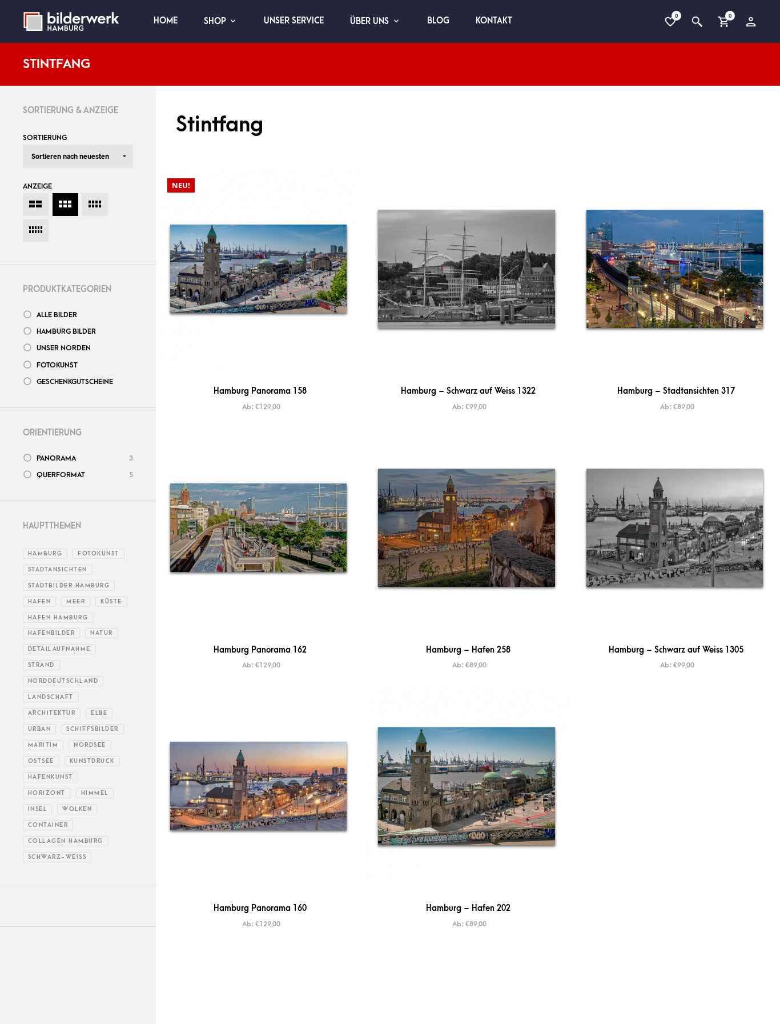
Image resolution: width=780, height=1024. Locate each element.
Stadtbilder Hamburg (69, 585)
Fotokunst (57, 365)
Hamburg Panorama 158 (260, 391)
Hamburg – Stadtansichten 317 (676, 391)
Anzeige (37, 186)
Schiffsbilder (92, 729)
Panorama (56, 458)
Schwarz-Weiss (57, 857)
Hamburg (45, 553)
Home (166, 21)
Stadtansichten (57, 569)
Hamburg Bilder (66, 331)
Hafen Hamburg (58, 617)
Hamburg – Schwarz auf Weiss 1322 (468, 391)
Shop (215, 21)
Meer (75, 601)
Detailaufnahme (59, 649)
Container (48, 825)
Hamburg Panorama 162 (260, 650)
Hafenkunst (50, 777)
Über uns (369, 21)
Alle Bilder (57, 315)
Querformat (61, 475)
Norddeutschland (63, 681)
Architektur (52, 713)
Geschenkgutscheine (75, 382)
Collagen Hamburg (65, 841)
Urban (39, 729)
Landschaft (51, 697)
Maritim (43, 745)
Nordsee (90, 745)
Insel (37, 809)
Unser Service (294, 21)
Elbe (99, 713)
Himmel (94, 793)
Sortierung (45, 138)
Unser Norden (64, 348)
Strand (41, 665)
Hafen (39, 601)
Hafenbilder (51, 633)
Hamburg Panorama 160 (260, 908)
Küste (111, 601)
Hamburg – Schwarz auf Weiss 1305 (676, 650)
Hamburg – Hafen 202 (468, 908)
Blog (438, 21)
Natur (101, 633)
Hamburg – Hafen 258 (468, 650)
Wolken (77, 809)
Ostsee (41, 761)
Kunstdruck (92, 761)
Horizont (47, 793)
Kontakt (494, 21)
